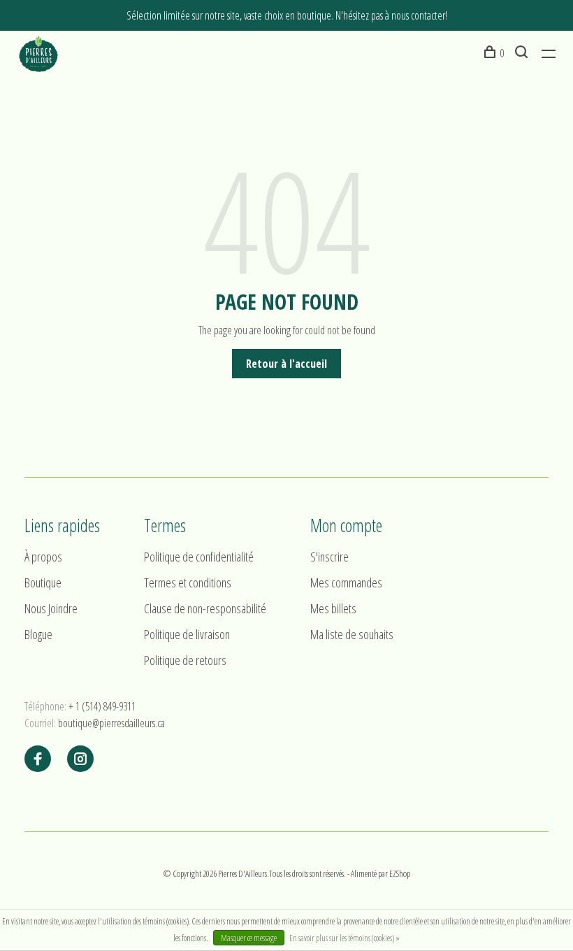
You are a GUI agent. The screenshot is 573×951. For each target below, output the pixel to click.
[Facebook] (37, 759)
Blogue (38, 634)
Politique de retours (185, 660)
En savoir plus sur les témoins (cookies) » (344, 938)
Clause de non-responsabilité (205, 608)
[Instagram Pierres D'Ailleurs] (80, 759)
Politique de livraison (187, 634)
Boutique (42, 582)
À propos (43, 556)
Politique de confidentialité (199, 556)
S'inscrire (329, 556)
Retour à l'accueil (286, 363)
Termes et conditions (187, 582)
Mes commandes (346, 582)
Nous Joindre (51, 608)
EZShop (399, 873)
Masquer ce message (249, 938)
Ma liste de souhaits (351, 634)
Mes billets (333, 608)
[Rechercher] (523, 53)
